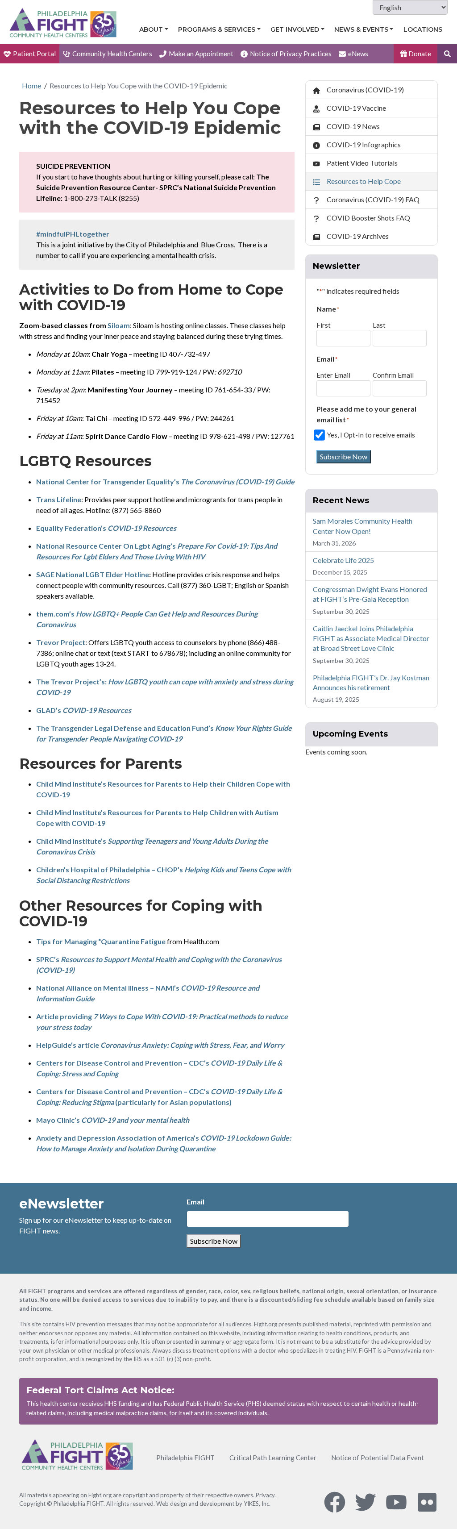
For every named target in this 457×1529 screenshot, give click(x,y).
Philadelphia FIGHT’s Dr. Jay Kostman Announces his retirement (371, 682)
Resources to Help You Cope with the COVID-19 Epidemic (139, 85)
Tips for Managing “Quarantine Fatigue (101, 941)
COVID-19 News (353, 126)
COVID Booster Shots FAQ (368, 217)
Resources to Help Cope (364, 181)
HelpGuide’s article (160, 1045)
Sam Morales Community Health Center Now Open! (362, 526)
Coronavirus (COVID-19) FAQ (373, 199)
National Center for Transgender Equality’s (165, 481)
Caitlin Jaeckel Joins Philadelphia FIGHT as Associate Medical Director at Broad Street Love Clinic (371, 638)
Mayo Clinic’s (112, 1120)
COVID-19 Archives (358, 236)
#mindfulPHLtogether (72, 233)
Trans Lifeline (58, 499)
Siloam (119, 325)
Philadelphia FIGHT (185, 1458)
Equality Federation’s (106, 528)
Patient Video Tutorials (362, 162)
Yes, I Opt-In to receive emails (371, 435)
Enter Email (333, 375)
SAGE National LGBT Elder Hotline (92, 574)
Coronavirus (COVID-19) (365, 89)
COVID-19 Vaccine (356, 108)
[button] (447, 53)
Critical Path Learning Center (272, 1458)
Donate (419, 54)
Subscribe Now (343, 456)
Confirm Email (393, 375)
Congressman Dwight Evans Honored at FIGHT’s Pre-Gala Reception (370, 594)
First (323, 325)
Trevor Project (60, 642)
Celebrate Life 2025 (343, 560)
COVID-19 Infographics (364, 144)
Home (31, 85)
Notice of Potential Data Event (377, 1458)
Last (379, 325)
